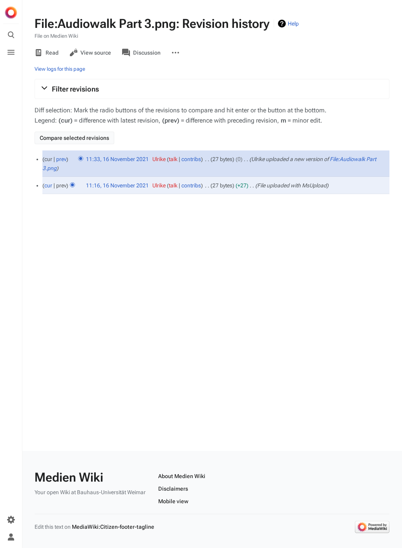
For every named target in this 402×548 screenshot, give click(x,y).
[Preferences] (11, 520)
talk (173, 159)
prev (61, 159)
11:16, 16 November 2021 (117, 185)
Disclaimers (173, 489)
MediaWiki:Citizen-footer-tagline (113, 527)
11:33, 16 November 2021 (117, 159)
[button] (212, 88)
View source (95, 52)
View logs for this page (60, 69)
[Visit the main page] (11, 12)
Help (293, 23)
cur (48, 185)
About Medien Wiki (181, 476)
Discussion (147, 52)
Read (52, 52)
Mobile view (173, 501)
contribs (191, 159)
